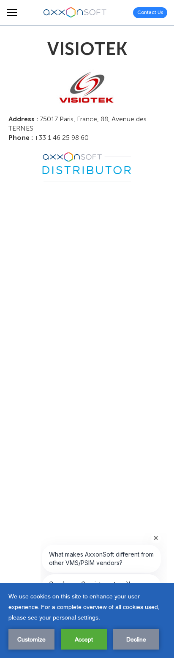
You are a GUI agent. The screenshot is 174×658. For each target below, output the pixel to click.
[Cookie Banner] (87, 620)
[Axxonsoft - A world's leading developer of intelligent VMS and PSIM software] (75, 13)
